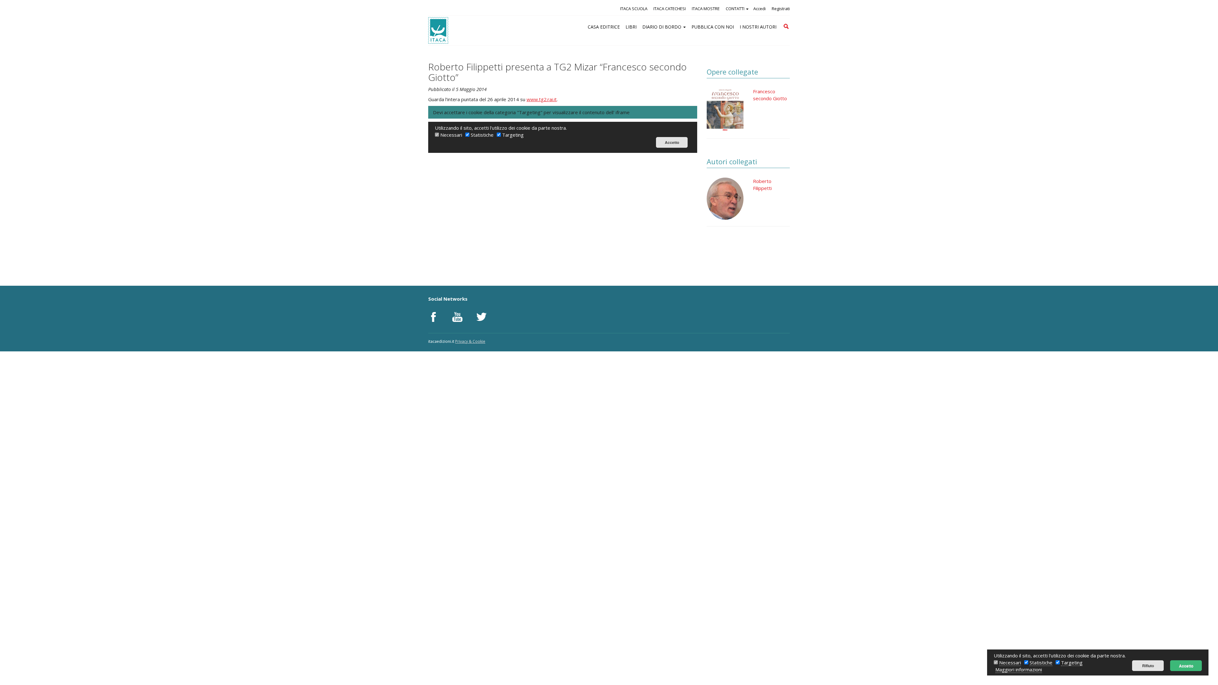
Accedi (759, 8)
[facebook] (433, 317)
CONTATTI (735, 8)
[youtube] (457, 317)
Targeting (1072, 662)
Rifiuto (1148, 666)
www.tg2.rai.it (542, 99)
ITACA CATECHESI (669, 8)
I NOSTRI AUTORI (758, 27)
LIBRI (631, 27)
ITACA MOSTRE (706, 8)
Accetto (1186, 666)
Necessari (1010, 662)
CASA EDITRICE (604, 27)
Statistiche (1041, 662)
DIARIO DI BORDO (662, 27)
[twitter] (481, 317)
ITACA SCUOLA (633, 8)
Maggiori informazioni (1018, 669)
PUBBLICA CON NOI (712, 27)
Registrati (781, 8)
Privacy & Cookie (470, 341)
